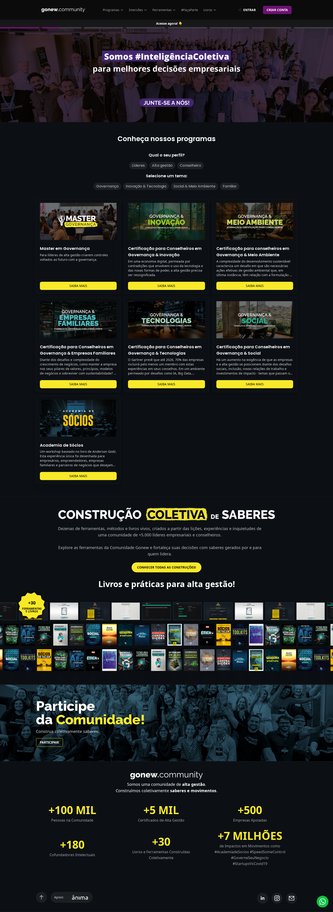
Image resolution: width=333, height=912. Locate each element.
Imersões (136, 10)
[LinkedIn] (262, 898)
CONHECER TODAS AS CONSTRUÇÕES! (166, 567)
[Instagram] (277, 898)
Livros (207, 10)
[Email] (291, 898)
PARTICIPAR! (49, 742)
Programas (111, 10)
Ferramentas (162, 10)
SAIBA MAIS (78, 286)
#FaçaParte (189, 10)
